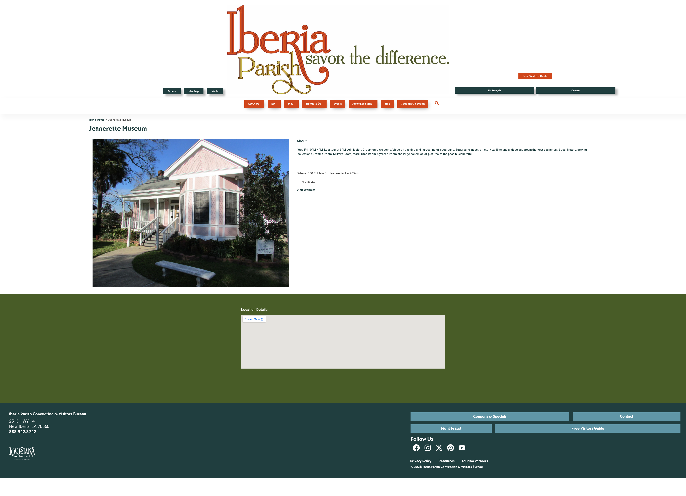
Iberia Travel (96, 119)
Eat (273, 104)
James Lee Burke (362, 104)
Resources (446, 461)
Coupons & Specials (413, 104)
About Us (253, 104)
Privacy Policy (420, 461)
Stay (290, 104)
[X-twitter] (439, 447)
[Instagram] (427, 447)
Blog (387, 104)
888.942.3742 (22, 431)
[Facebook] (416, 447)
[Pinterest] (450, 447)
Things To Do (313, 104)
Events (338, 104)
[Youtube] (462, 447)
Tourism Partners (475, 461)
